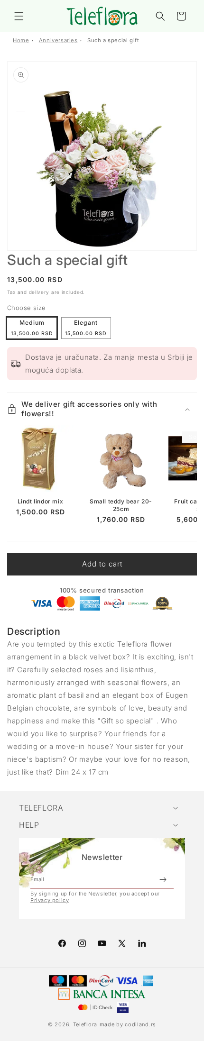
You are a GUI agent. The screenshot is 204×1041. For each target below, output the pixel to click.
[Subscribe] (162, 879)
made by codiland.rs (128, 1024)
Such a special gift (113, 40)
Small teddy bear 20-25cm (121, 505)
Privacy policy (49, 900)
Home (21, 40)
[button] (19, 16)
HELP (29, 825)
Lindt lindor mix (41, 501)
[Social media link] (142, 943)
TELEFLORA (41, 808)
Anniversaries (58, 40)
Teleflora (85, 1024)
